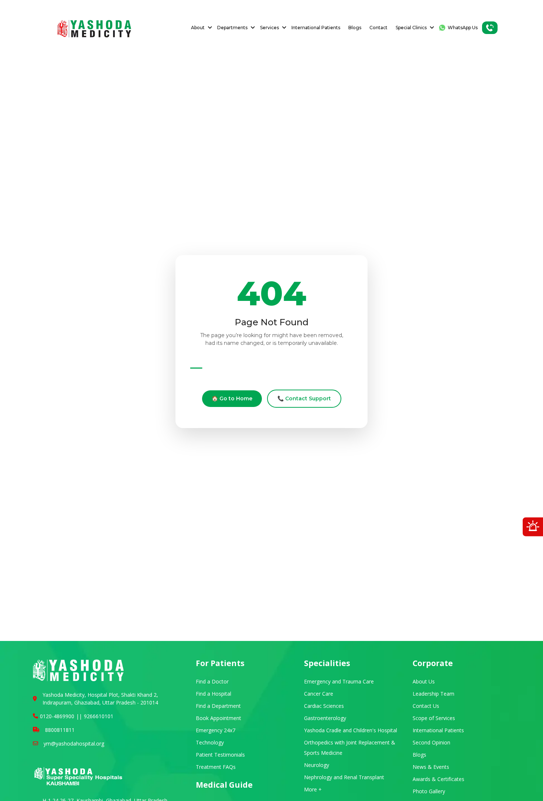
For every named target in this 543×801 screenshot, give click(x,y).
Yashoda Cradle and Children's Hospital (350, 730)
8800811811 (60, 729)
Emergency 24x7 (215, 730)
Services (269, 27)
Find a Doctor (212, 681)
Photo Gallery (429, 791)
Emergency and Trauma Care (339, 681)
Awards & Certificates (438, 779)
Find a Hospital (213, 693)
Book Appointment (218, 718)
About (198, 27)
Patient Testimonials (220, 754)
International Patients (315, 27)
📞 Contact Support (304, 398)
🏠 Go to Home (232, 398)
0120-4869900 (57, 716)
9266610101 (98, 716)
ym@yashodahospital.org (74, 743)
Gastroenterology (325, 718)
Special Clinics (411, 27)
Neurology (316, 764)
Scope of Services (434, 718)
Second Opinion (431, 742)
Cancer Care (318, 693)
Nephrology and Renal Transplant (344, 777)
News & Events (431, 766)
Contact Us (426, 705)
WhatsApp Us (463, 27)
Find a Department (218, 705)
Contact (378, 27)
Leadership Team (433, 693)
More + (313, 789)
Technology (210, 742)
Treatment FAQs (216, 766)
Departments (232, 27)
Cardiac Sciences (324, 705)
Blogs (354, 27)
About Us (424, 681)
